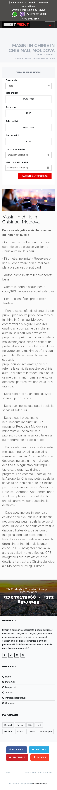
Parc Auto (10, 682)
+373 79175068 (38, 14)
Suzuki (20, 725)
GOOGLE (41, 757)
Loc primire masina (15, 149)
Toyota (31, 731)
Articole (50, 55)
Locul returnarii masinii (17, 162)
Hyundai (8, 731)
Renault (8, 725)
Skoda (20, 731)
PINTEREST (18, 757)
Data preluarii (12, 93)
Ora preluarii (11, 107)
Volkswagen (46, 731)
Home (40, 55)
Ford (39, 725)
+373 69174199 (30, 18)
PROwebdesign (39, 783)
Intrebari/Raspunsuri (15, 698)
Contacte (10, 703)
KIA (30, 725)
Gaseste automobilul (35, 176)
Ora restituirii (12, 135)
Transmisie (11, 80)
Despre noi (10, 687)
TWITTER (40, 749)
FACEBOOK (18, 749)
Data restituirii (12, 121)
